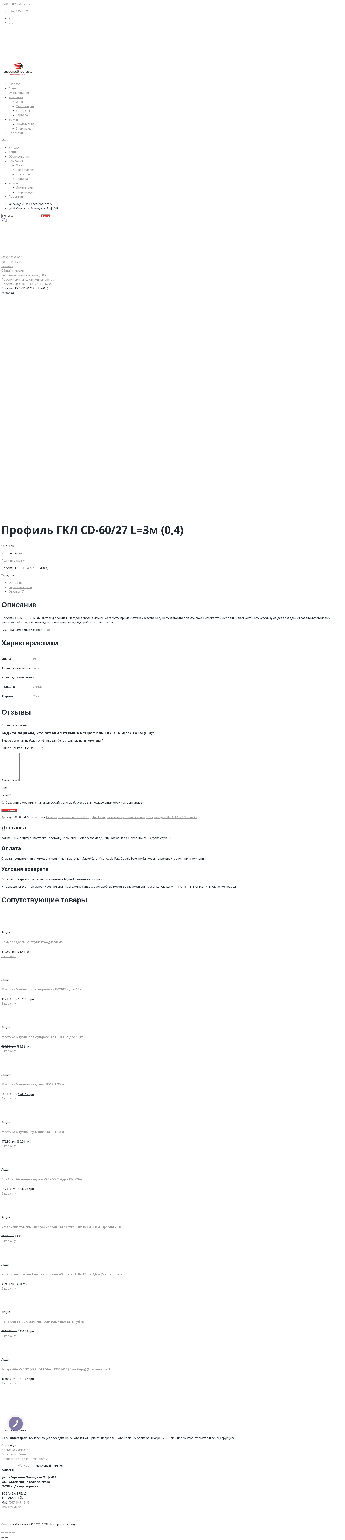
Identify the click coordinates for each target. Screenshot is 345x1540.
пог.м (36, 668)
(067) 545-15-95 (19, 1502)
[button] (172, 140)
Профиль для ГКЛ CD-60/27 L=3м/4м (26, 284)
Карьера (22, 115)
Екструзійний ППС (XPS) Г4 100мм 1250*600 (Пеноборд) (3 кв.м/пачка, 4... (56, 1369)
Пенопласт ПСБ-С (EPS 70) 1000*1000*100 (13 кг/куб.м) (42, 1322)
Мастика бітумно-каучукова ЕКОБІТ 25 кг (32, 1084)
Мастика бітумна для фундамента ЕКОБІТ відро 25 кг (42, 989)
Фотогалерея (25, 106)
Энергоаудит (25, 128)
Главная (7, 266)
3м (34, 658)
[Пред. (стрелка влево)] (2, 1537)
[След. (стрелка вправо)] (6, 1537)
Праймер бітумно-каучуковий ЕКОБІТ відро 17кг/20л (41, 1179)
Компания (16, 97)
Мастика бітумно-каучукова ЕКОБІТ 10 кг (32, 1132)
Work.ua (23, 1465)
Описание (15, 583)
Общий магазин (12, 271)
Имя (5, 788)
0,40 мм (37, 686)
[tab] (176, 582)
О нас (19, 102)
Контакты (23, 111)
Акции (13, 88)
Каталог (14, 84)
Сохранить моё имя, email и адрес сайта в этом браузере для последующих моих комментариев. (74, 802)
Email (6, 795)
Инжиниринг (25, 124)
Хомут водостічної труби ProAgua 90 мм (32, 942)
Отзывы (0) (16, 591)
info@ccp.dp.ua (11, 1507)
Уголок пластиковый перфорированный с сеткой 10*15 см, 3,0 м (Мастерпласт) (62, 1274)
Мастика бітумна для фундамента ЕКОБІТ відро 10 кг (42, 1037)
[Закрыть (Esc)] (2, 1532)
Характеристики (20, 587)
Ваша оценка (12, 748)
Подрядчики (17, 133)
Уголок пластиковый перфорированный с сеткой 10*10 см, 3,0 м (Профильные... (62, 1227)
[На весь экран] (10, 1532)
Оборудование (19, 93)
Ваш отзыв (10, 780)
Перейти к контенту (15, 4)
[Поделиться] (6, 1532)
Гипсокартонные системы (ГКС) (23, 275)
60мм (36, 696)
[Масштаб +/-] (13, 1532)
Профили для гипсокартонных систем (28, 280)
